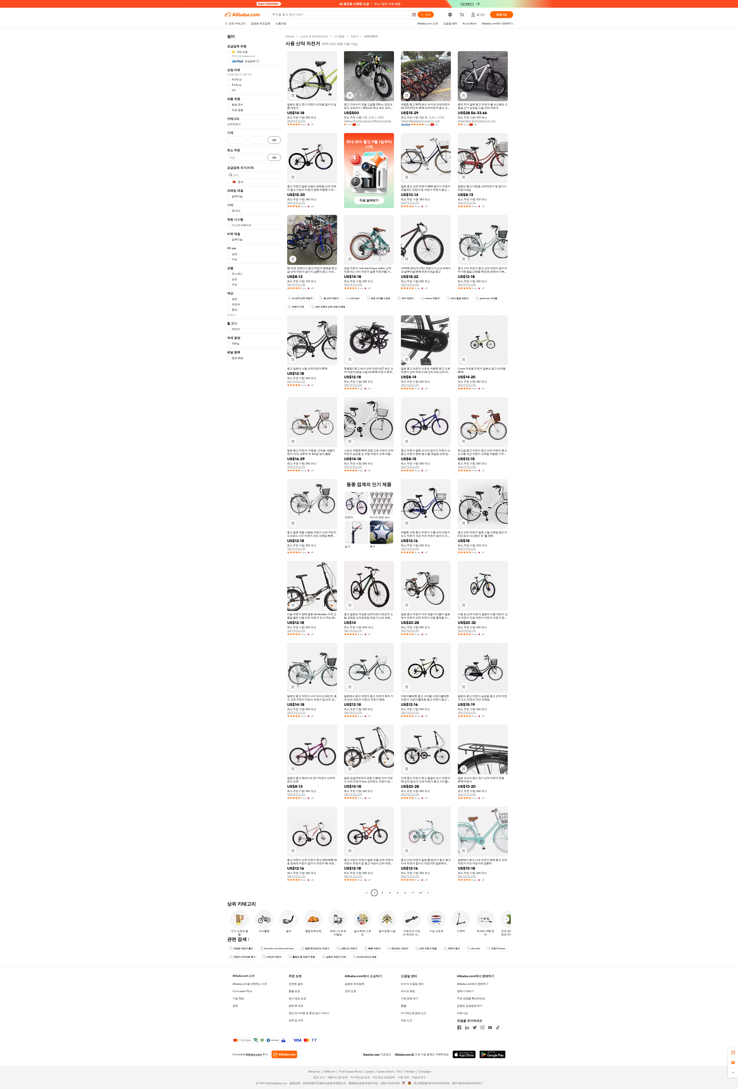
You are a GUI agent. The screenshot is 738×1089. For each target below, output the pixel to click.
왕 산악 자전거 (331, 298)
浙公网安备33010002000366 (432, 1083)
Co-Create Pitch (242, 991)
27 (420, 892)
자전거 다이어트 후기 (244, 957)
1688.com (329, 1071)
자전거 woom (498, 948)
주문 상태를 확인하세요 (471, 998)
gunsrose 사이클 (488, 298)
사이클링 (339, 36)
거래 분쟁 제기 (409, 998)
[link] (733, 1052)
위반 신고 (406, 1020)
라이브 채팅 (408, 991)
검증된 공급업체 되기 (469, 1005)
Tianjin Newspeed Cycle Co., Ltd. (420, 120)
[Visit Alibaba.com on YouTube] (490, 1027)
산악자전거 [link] (371, 36)
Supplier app (371, 1054)
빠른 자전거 (374, 948)
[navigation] (254, 465)
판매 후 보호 (296, 1005)
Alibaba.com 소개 (243, 975)
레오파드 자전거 (399, 948)
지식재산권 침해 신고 (413, 1013)
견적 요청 (350, 991)
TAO (398, 1071)
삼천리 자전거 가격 (336, 957)
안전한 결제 (296, 983)
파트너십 (462, 1013)
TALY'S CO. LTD (296, 120)
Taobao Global (384, 1071)
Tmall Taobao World (350, 1071)
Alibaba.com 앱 (404, 1054)
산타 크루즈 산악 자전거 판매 (330, 306)
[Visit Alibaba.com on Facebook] (459, 1027)
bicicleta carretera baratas (279, 948)
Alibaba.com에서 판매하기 (472, 983)
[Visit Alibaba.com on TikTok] (497, 1027)
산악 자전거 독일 (428, 948)
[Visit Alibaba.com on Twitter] (474, 1027)
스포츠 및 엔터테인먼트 (314, 36)
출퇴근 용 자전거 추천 (304, 957)
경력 (235, 1005)
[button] (413, 14)
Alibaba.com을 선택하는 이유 (250, 983)
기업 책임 (238, 998)
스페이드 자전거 (348, 948)
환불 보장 (294, 991)
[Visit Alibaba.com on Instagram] (482, 1027)
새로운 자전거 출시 (243, 948)
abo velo (475, 948)
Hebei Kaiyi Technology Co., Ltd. (477, 120)
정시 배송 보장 (297, 998)
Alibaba (290, 36)
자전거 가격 (298, 306)
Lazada (369, 1071)
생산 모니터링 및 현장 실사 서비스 (309, 1013)
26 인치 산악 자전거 (302, 298)
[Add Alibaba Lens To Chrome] (284, 1054)
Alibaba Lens (254, 1054)
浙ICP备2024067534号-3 (467, 1083)
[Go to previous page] (366, 892)
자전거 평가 (454, 948)
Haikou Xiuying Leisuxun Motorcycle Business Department (369, 120)
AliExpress (314, 1071)
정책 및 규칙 (296, 1020)
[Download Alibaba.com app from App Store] (464, 1054)
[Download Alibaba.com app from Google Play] (492, 1054)
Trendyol (410, 1071)
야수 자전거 (407, 298)
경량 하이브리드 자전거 (317, 948)
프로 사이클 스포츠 (380, 298)
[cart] (462, 15)
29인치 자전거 (274, 957)
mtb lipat (355, 298)
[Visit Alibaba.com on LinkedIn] (467, 1027)
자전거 (354, 36)
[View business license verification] (404, 1083)
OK (274, 140)
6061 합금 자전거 (460, 298)
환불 (403, 1005)
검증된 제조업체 (354, 983)
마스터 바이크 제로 (366, 957)
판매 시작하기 (465, 991)
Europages (424, 1071)
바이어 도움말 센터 (412, 983)
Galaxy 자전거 (432, 298)
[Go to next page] (428, 892)
